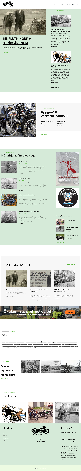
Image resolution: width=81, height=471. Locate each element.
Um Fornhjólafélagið (70, 4)
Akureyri (8, 342)
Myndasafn (61, 4)
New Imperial (37, 346)
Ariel (19, 342)
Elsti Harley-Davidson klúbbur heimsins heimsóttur (60, 30)
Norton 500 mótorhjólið (24, 178)
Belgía (23, 342)
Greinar (55, 4)
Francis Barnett (66, 342)
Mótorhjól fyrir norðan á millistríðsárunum (29, 211)
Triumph (74, 346)
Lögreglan (16, 346)
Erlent (4, 432)
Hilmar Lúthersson (38, 344)
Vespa (10, 347)
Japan (62, 344)
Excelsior (59, 342)
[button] (77, 4)
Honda (46, 344)
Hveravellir (52, 344)
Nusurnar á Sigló (23, 161)
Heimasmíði (17, 344)
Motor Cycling (29, 346)
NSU (48, 346)
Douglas (54, 342)
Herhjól (30, 344)
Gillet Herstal (73, 342)
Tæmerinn (5, 347)
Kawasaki (74, 344)
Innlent (4, 433)
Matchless (23, 346)
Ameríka (14, 342)
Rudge (61, 346)
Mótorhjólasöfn (6, 438)
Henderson (24, 344)
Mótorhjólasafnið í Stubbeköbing (27, 195)
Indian (57, 344)
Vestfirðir (14, 347)
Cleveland (44, 342)
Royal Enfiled (54, 346)
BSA (39, 342)
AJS (3, 342)
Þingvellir (38, 347)
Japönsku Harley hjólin (72, 235)
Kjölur (4, 346)
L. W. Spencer (9, 346)
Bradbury (28, 342)
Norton (43, 346)
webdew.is (43, 468)
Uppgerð (4, 440)
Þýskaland (44, 347)
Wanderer (32, 347)
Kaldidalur (68, 344)
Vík (27, 347)
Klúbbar (4, 437)
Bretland (34, 342)
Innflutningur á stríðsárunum (14, 290)
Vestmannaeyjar (22, 347)
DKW (49, 342)
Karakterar (5, 435)
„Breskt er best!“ (70, 220)
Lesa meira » (5, 52)
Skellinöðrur (67, 346)
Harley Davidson (8, 344)
